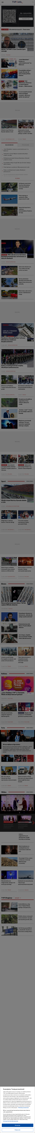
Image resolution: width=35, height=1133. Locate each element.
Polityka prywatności (23, 1107)
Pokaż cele (17, 1130)
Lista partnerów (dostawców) (10, 1121)
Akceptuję (17, 1125)
